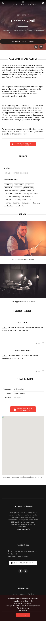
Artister (22, 594)
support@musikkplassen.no (18, 556)
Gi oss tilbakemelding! (23, 563)
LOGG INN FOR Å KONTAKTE (23, 409)
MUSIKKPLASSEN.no (23, 5)
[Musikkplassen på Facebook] (20, 571)
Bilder (17, 42)
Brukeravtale (23, 527)
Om (13, 42)
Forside (14, 594)
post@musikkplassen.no (27, 551)
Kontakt (31, 42)
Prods (24, 42)
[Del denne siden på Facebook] (36, 47)
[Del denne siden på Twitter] (41, 47)
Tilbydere (30, 594)
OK (23, 615)
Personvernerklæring (23, 529)
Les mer (23, 611)
